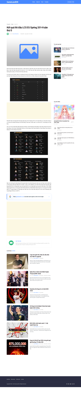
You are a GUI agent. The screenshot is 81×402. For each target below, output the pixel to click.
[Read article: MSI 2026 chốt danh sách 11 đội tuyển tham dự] (17, 330)
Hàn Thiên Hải (15, 33)
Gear (42, 2)
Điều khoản (13, 379)
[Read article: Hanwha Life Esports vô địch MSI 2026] (17, 295)
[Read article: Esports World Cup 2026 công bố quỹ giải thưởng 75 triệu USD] (17, 347)
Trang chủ (8, 24)
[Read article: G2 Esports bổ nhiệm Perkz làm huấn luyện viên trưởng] (17, 313)
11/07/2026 (41, 309)
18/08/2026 (41, 258)
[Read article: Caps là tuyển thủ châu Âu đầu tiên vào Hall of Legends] (17, 261)
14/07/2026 (41, 292)
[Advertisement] (40, 14)
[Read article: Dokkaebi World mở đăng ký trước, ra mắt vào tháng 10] (57, 63)
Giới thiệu (8, 379)
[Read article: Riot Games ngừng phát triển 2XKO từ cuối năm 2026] (57, 56)
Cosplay (46, 2)
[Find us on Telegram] (68, 384)
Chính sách (18, 379)
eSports (38, 2)
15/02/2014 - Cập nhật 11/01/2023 (26, 33)
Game (33, 2)
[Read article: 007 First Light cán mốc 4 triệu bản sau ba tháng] (57, 69)
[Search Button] (73, 2)
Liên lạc (22, 379)
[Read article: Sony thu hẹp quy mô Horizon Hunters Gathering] (57, 50)
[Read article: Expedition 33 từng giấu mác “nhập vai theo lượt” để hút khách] (57, 76)
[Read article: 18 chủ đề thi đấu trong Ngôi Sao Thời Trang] (64, 112)
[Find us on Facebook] (66, 384)
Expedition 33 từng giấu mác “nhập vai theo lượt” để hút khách (68, 75)
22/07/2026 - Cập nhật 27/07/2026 (44, 275)
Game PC (16, 24)
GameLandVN (12, 2)
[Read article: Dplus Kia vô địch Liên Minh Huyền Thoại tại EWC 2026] (17, 278)
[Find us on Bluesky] (72, 384)
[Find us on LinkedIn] (73, 384)
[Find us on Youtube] (70, 384)
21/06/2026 (41, 326)
